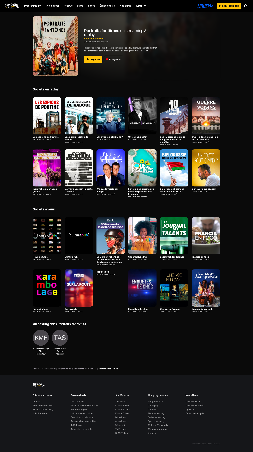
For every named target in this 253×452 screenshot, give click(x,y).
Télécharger (77, 425)
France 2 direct (122, 405)
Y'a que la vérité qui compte (107, 190)
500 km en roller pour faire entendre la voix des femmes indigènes (109, 259)
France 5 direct (122, 413)
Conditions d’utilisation (82, 417)
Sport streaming (156, 421)
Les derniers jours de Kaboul (76, 138)
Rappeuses (102, 271)
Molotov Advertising (43, 409)
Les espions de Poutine (46, 137)
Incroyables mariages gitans (45, 190)
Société (104, 41)
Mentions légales (79, 409)
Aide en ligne (77, 401)
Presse (36, 401)
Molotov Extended (195, 405)
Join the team (40, 413)
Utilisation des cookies (82, 413)
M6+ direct (120, 417)
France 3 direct (123, 409)
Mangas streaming (157, 429)
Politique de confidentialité (84, 405)
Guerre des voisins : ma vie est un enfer (205, 138)
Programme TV (155, 401)
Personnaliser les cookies (83, 421)
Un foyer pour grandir (204, 189)
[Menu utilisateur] (245, 6)
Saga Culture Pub (137, 257)
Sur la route (71, 309)
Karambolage (40, 309)
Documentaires (91, 41)
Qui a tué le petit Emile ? (109, 137)
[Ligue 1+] (205, 6)
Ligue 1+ (190, 409)
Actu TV (152, 433)
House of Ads (40, 257)
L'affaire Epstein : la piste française (79, 190)
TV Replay (153, 405)
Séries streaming (156, 417)
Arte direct (120, 421)
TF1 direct (120, 401)
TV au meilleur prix (195, 413)
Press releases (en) (43, 405)
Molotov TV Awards (158, 425)
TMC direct (121, 429)
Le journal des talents (172, 257)
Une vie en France (170, 309)
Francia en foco (200, 257)
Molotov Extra (193, 401)
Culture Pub (71, 257)
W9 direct (120, 425)
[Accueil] (12, 6)
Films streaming (156, 413)
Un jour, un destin (137, 137)
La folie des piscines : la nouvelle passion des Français (141, 192)
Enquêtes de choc (138, 309)
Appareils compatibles (82, 429)
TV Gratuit (153, 409)
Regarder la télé (230, 6)
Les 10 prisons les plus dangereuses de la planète (172, 140)
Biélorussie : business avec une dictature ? (172, 190)
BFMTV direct (122, 433)
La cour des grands (202, 309)
